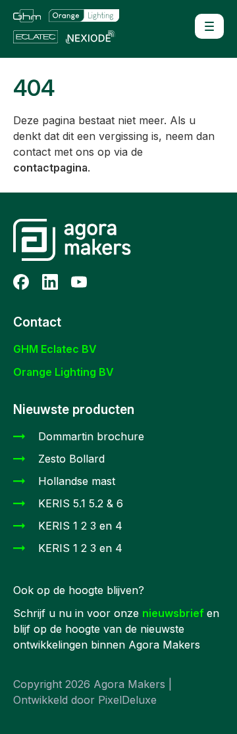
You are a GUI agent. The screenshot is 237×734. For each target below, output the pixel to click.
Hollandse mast (76, 481)
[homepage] (72, 26)
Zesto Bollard (71, 458)
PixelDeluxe (127, 699)
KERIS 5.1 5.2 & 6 (80, 503)
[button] (209, 26)
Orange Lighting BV (63, 371)
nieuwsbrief (174, 613)
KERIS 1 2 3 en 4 (80, 525)
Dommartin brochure (91, 436)
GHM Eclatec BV (55, 349)
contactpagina (50, 167)
